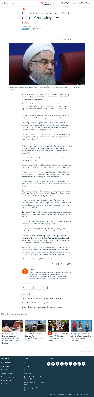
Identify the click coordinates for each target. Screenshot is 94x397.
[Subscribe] (83, 364)
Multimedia (27, 373)
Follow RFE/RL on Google (68, 3)
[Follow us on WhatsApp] (79, 364)
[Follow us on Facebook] (70, 364)
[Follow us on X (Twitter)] (66, 364)
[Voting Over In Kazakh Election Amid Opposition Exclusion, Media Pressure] (81, 326)
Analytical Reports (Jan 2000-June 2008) (35, 389)
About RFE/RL (5, 363)
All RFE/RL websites (84, 3)
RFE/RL (26, 23)
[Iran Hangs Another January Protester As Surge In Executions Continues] (58, 326)
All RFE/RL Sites (6, 380)
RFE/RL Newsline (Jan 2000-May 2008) (34, 383)
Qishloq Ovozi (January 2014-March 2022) (33, 378)
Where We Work (6, 366)
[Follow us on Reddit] (53, 364)
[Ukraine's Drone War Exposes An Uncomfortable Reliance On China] (35, 326)
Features (26, 366)
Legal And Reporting (7, 377)
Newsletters (28, 370)
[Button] (69, 34)
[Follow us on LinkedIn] (75, 364)
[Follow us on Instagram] (57, 364)
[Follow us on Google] (62, 364)
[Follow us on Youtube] (48, 364)
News (24, 9)
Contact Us (4, 384)
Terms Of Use (5, 370)
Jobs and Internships (7, 373)
